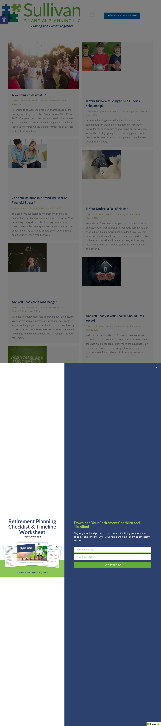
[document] (80, 363)
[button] (156, 367)
